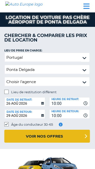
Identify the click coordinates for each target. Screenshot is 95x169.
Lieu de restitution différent (33, 92)
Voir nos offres (44, 136)
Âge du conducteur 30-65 (32, 124)
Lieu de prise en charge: (23, 50)
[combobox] (70, 102)
